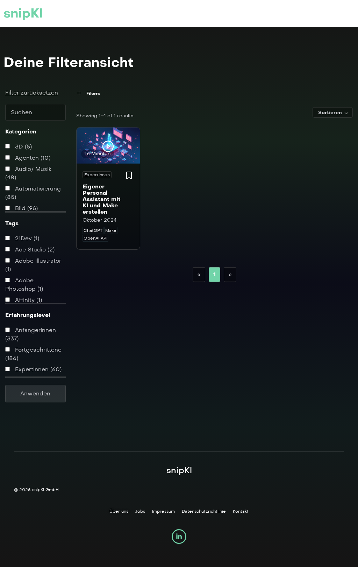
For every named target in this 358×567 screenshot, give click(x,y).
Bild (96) (25, 208)
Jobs (140, 511)
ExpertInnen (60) (37, 369)
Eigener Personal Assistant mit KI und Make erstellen (102, 199)
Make (110, 230)
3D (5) (22, 146)
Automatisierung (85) (33, 192)
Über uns (118, 511)
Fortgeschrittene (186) (33, 353)
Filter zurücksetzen (31, 92)
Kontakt (241, 511)
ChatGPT (93, 230)
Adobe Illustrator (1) (33, 264)
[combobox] (333, 112)
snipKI (23, 13)
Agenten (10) (31, 157)
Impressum (163, 511)
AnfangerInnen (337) (30, 334)
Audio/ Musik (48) (28, 173)
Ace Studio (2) (34, 249)
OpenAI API (95, 238)
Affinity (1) (27, 300)
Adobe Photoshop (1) (24, 284)
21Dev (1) (26, 238)
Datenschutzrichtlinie (204, 511)
